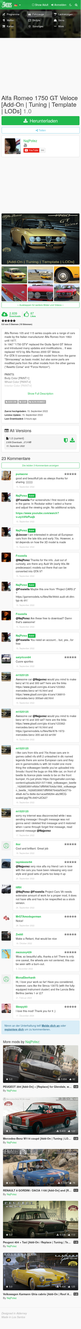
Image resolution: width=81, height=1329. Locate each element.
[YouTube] (25, 144)
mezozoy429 (24, 952)
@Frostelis (23, 500)
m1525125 (22, 675)
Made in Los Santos (13, 1317)
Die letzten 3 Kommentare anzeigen (40, 465)
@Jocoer (21, 534)
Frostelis (21, 555)
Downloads (15, 316)
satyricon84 (23, 657)
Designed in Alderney (14, 1313)
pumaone (22, 474)
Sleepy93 (21, 1006)
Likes (33, 316)
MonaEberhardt (26, 977)
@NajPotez (23, 560)
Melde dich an (51, 1025)
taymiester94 (24, 862)
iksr (18, 844)
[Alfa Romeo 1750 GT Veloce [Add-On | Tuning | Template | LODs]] (40, 239)
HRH (18, 887)
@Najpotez (40, 679)
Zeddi (19, 934)
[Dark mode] (70, 4)
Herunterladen (43, 120)
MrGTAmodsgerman (28, 916)
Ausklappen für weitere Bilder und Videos (40, 304)
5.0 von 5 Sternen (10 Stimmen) (17, 324)
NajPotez (30, 140)
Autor (31, 495)
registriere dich (14, 1029)
